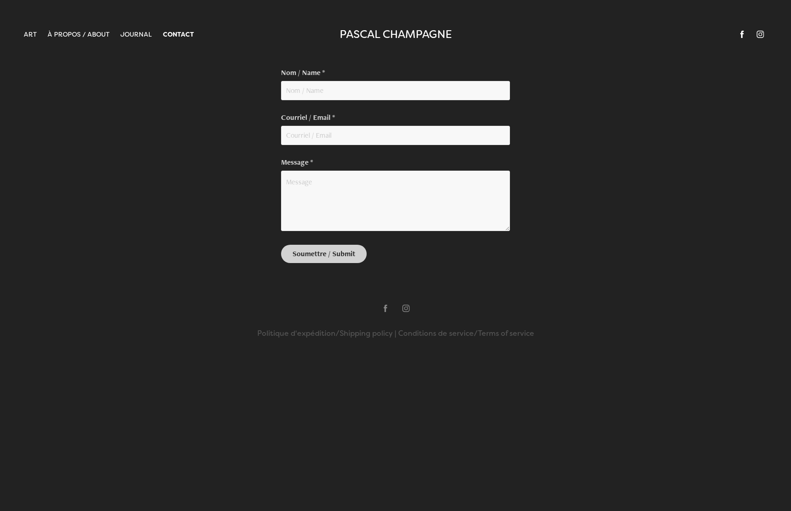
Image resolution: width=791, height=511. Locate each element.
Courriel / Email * (308, 117)
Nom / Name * (303, 72)
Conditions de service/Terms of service (466, 333)
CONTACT (178, 34)
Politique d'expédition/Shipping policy (325, 333)
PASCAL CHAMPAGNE (396, 34)
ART (30, 34)
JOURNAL (136, 34)
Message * (297, 162)
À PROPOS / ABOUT (78, 34)
